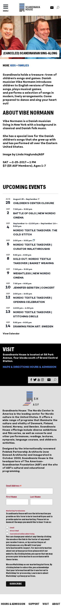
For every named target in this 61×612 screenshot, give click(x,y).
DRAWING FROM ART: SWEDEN (33, 326)
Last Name (35, 497)
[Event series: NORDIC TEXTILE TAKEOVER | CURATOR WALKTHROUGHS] (34, 240)
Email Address (13, 486)
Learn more (36, 573)
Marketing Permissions (15, 511)
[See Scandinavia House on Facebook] (31, 380)
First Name (11, 497)
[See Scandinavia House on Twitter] (35, 380)
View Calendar (11, 333)
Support (33, 604)
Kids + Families (19, 65)
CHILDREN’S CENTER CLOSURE (33, 203)
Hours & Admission (43, 366)
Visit (46, 604)
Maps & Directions (16, 366)
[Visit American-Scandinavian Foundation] (30, 404)
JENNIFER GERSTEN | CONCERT (34, 287)
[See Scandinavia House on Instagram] (42, 380)
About (56, 604)
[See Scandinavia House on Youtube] (38, 380)
